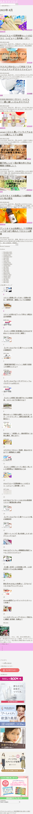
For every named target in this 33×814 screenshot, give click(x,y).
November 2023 (7, 253)
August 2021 (6, 277)
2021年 (5, 806)
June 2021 (6, 280)
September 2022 (7, 264)
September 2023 (7, 256)
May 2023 (6, 259)
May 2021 (6, 282)
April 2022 (6, 271)
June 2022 (6, 268)
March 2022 (6, 273)
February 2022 (7, 274)
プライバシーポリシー (7, 811)
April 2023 (6, 261)
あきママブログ (9, 1)
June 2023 (6, 258)
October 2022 (7, 262)
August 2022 (6, 265)
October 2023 (7, 255)
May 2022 (6, 270)
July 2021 (6, 279)
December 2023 (7, 252)
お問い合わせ (7, 663)
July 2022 (6, 267)
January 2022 (7, 276)
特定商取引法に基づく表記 (22, 811)
